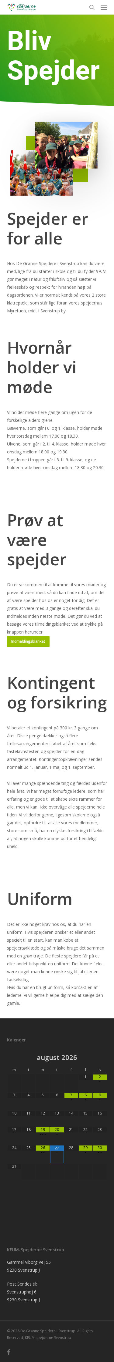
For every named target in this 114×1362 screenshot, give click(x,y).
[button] (104, 7)
